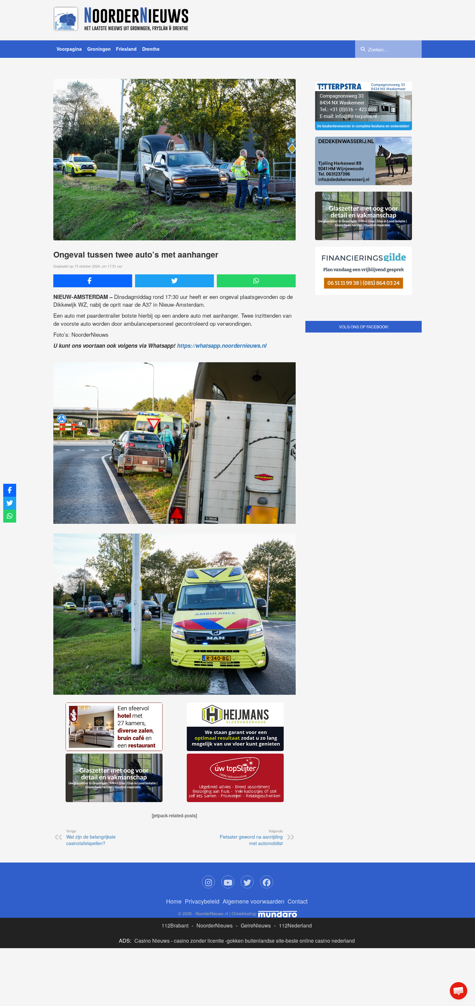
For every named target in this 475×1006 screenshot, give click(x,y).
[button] (458, 991)
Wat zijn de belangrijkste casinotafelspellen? (91, 740)
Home (174, 804)
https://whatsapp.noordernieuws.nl (222, 345)
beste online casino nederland (320, 843)
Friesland (126, 49)
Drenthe (151, 49)
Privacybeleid (202, 804)
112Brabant (175, 828)
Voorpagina (69, 49)
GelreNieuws (256, 828)
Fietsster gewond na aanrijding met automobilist (251, 740)
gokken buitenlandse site (255, 843)
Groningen (99, 49)
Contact (298, 804)
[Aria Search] (362, 49)
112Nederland (295, 828)
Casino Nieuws (152, 843)
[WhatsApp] (256, 280)
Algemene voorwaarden (253, 804)
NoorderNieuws (214, 828)
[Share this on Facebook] (92, 280)
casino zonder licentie (199, 843)
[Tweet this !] (174, 280)
